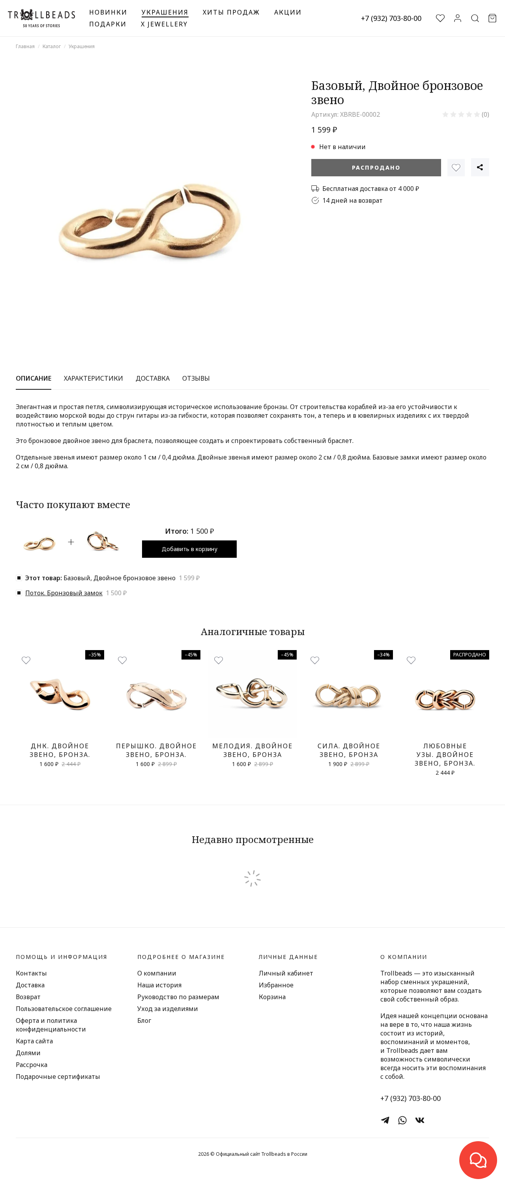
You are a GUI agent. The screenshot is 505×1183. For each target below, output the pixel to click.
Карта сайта (34, 1041)
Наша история (159, 985)
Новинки (108, 12)
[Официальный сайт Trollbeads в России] (41, 18)
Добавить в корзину (189, 549)
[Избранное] (456, 167)
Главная (25, 46)
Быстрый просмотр (60, 729)
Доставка (30, 985)
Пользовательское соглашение (64, 1008)
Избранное (276, 985)
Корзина (272, 996)
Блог (144, 1020)
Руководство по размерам (178, 996)
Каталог (52, 46)
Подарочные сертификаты (58, 1076)
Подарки (108, 24)
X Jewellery (164, 24)
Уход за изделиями (167, 1008)
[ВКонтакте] (420, 1120)
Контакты (31, 973)
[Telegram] (385, 1120)
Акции (288, 12)
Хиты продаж (231, 12)
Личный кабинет (286, 973)
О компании (156, 973)
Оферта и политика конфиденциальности (51, 1024)
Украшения (165, 12)
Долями (28, 1052)
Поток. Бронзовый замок (64, 593)
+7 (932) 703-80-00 (391, 18)
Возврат (28, 996)
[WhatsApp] (402, 1120)
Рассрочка (31, 1064)
